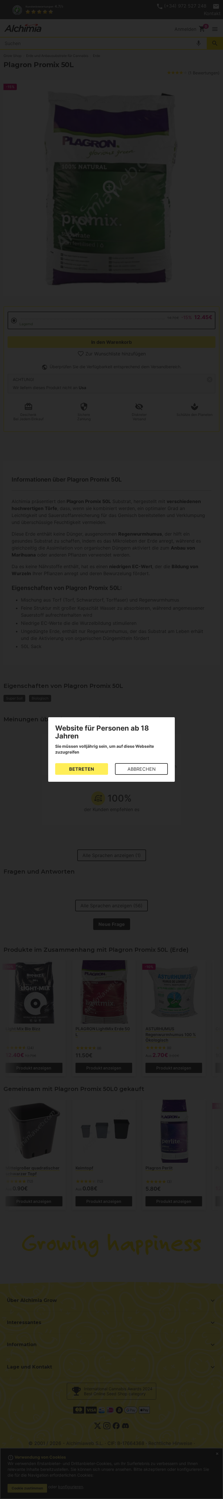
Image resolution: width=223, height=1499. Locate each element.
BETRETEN (81, 769)
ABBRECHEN (141, 769)
